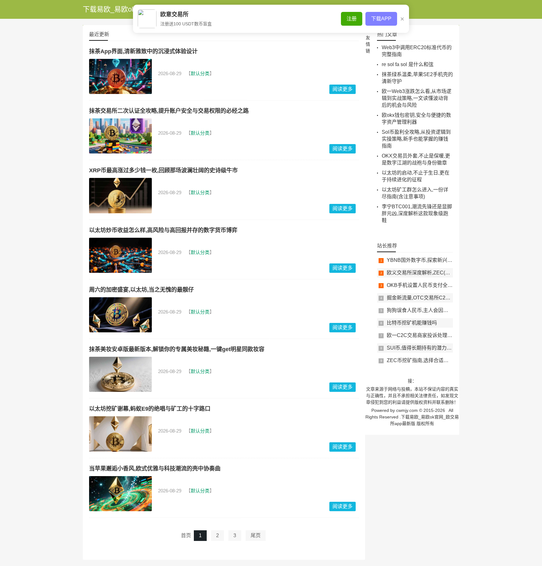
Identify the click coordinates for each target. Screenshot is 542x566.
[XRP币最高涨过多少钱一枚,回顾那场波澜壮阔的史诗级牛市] (120, 195)
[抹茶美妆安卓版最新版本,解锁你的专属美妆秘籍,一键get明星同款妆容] (120, 374)
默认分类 (200, 73)
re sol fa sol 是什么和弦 (407, 64)
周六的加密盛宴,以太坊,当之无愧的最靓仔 (141, 290)
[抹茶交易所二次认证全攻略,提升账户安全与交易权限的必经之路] (120, 135)
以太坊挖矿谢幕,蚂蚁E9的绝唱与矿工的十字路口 (149, 409)
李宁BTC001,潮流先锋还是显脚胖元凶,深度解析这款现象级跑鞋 (417, 213)
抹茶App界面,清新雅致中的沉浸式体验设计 (143, 51)
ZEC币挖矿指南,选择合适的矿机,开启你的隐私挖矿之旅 (448, 360)
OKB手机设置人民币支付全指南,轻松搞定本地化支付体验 (450, 285)
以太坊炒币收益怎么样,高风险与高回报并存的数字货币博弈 (163, 230)
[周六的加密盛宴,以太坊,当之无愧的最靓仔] (120, 314)
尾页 (256, 535)
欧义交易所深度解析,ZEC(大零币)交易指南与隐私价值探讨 (452, 272)
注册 (352, 18)
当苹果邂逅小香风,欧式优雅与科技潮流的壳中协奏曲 (155, 468)
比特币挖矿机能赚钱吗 (412, 322)
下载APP (381, 18)
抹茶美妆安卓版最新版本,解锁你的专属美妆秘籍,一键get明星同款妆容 (176, 349)
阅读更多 (342, 89)
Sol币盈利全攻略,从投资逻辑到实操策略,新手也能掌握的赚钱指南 (416, 138)
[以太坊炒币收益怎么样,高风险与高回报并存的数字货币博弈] (120, 255)
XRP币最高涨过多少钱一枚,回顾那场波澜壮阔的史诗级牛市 (163, 170)
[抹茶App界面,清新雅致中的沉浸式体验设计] (120, 76)
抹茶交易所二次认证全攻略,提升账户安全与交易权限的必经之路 (169, 111)
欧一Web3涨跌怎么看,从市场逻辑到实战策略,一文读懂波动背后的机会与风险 (416, 98)
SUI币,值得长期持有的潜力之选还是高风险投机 (439, 348)
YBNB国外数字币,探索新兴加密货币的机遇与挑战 (442, 260)
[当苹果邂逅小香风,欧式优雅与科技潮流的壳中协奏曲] (120, 493)
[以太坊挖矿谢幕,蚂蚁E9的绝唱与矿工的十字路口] (120, 433)
